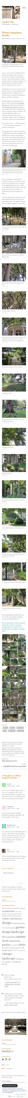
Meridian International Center (14, 107)
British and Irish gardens (14, 916)
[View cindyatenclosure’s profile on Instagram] (6, 1059)
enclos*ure (8, 22)
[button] (6, 638)
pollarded (9, 185)
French (15, 145)
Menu (24, 7)
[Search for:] (9, 900)
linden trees (19, 749)
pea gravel (4, 753)
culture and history (12, 918)
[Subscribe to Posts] (2, 1065)
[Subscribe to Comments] (2, 1068)
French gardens (10, 928)
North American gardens (16, 744)
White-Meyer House (10, 755)
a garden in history (19, 908)
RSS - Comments (7, 1068)
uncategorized (21, 950)
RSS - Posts (6, 1065)
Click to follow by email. (9, 1085)
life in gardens (9, 937)
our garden (14, 945)
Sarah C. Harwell (11, 982)
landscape (4, 744)
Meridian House (5, 751)
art (16, 911)
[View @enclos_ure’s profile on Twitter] (3, 1059)
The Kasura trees (9, 760)
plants (22, 944)
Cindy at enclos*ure (20, 38)
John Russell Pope (12, 749)
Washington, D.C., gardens (8, 745)
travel (15, 950)
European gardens (18, 923)
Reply (18, 786)
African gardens (7, 908)
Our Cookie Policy (9, 1092)
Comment (21, 883)
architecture (9, 742)
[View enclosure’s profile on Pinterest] (9, 1059)
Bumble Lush (11, 825)
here (12, 191)
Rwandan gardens (15, 948)
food (3, 928)
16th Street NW (9, 748)
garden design (19, 742)
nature (8, 744)
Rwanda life (5, 948)
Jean (8, 850)
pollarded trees (10, 753)
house (7, 131)
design (13, 742)
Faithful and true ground (15, 765)
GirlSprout (10, 806)
